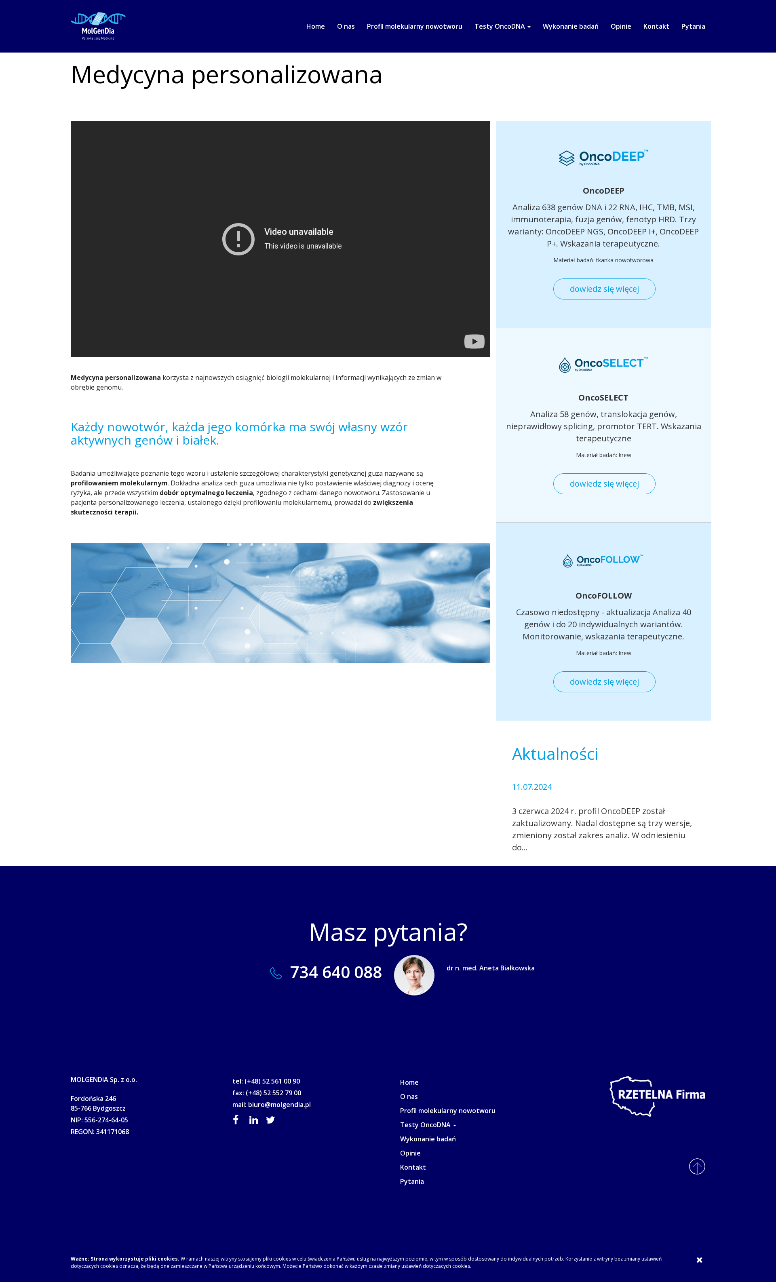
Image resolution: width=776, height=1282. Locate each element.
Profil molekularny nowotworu (414, 26)
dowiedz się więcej (604, 288)
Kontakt (656, 26)
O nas (346, 26)
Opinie (621, 26)
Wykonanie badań (571, 26)
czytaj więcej (553, 847)
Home (315, 26)
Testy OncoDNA (500, 26)
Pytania (693, 26)
